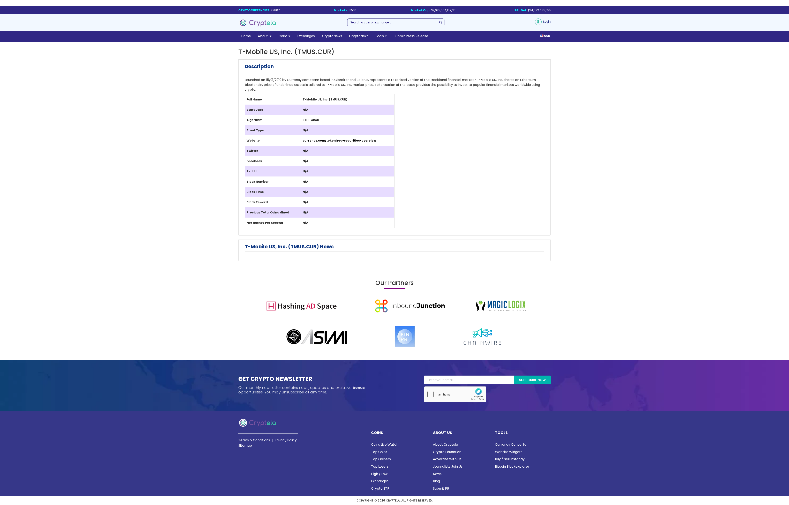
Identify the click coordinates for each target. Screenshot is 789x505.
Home (246, 36)
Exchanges (306, 36)
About (263, 36)
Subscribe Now (532, 380)
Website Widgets (508, 452)
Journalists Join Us (448, 466)
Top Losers (380, 466)
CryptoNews (332, 36)
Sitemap (245, 445)
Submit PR (441, 488)
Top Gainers (381, 459)
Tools (379, 36)
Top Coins (379, 452)
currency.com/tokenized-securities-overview (339, 140)
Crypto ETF (380, 488)
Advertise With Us (447, 459)
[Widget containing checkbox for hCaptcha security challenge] (455, 394)
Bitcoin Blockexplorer (512, 466)
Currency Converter (511, 444)
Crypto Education (447, 452)
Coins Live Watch (384, 444)
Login (546, 22)
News (437, 474)
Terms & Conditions (254, 440)
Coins (283, 36)
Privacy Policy (286, 440)
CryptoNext (358, 36)
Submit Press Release (411, 36)
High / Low (379, 474)
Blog (436, 481)
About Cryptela (445, 444)
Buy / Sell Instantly (510, 459)
